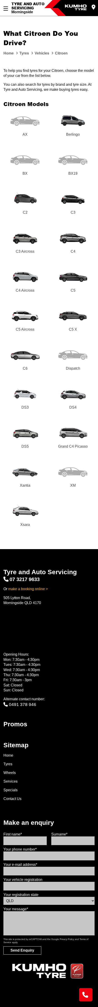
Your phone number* (20, 849)
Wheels (9, 773)
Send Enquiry (22, 950)
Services (10, 781)
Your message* (15, 909)
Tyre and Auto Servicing (27, 6)
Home (8, 755)
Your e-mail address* (20, 865)
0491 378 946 (22, 704)
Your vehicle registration (22, 880)
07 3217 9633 (25, 579)
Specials (10, 790)
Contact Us (12, 799)
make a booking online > (28, 589)
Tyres (7, 764)
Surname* (59, 834)
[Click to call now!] (85, 994)
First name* (12, 834)
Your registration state (21, 895)
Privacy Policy (67, 939)
